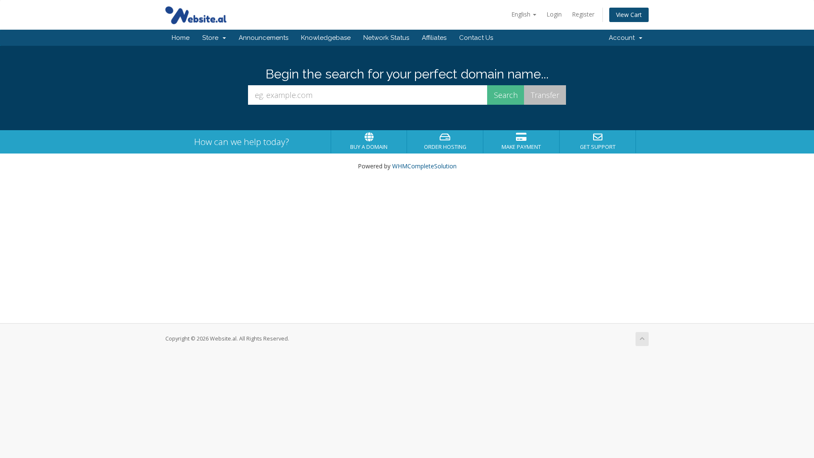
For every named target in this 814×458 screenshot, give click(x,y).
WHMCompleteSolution (424, 166)
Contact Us (476, 38)
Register (583, 14)
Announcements (263, 38)
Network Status (386, 38)
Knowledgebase (326, 38)
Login (554, 14)
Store (212, 38)
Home (181, 38)
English (521, 14)
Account (623, 38)
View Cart (629, 15)
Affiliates (434, 38)
